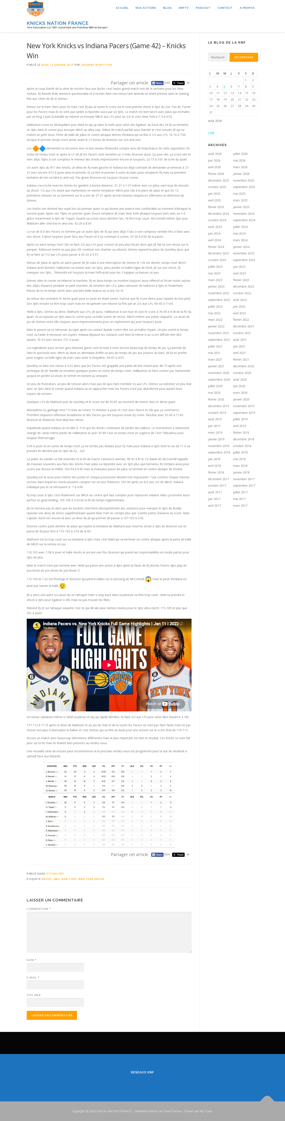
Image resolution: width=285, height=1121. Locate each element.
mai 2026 (239, 160)
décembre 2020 (243, 366)
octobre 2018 (242, 446)
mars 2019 (215, 432)
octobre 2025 (217, 187)
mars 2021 (215, 359)
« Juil (211, 132)
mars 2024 (240, 240)
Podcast (203, 7)
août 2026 (215, 154)
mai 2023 (214, 273)
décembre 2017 (218, 479)
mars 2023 (215, 280)
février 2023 (241, 280)
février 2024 (216, 247)
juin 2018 (214, 459)
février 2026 (216, 174)
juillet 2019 (240, 419)
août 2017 (215, 492)
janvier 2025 (241, 207)
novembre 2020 (218, 373)
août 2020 (240, 379)
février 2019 (241, 432)
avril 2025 (214, 200)
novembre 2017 (243, 479)
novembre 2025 (243, 180)
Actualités (55, 873)
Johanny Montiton (96, 65)
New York (69, 879)
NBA (57, 879)
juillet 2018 (240, 452)
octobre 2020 (242, 373)
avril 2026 (214, 167)
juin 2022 (239, 306)
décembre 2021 (243, 326)
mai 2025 (239, 194)
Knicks (47, 879)
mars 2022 (215, 320)
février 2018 (216, 472)
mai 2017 (239, 499)
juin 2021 (239, 346)
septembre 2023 (244, 260)
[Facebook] (125, 1081)
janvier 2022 (216, 326)
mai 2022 (214, 313)
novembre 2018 (218, 446)
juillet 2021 (215, 346)
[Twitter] (137, 1081)
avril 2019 (239, 426)
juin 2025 (214, 194)
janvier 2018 (241, 472)
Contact (225, 7)
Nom (32, 960)
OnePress (141, 1111)
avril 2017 (214, 505)
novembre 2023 (243, 253)
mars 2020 (240, 393)
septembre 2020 (219, 379)
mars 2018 (240, 466)
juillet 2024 (240, 227)
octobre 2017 (217, 485)
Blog (167, 7)
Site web (34, 995)
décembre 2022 (243, 286)
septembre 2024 (244, 220)
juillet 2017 (240, 492)
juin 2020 (239, 386)
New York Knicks (91, 879)
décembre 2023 (218, 253)
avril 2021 (239, 353)
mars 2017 (240, 505)
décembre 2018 (243, 439)
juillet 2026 (240, 154)
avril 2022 (239, 313)
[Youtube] (160, 1081)
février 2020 (216, 399)
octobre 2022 (242, 293)
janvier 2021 (216, 366)
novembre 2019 (243, 406)
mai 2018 (239, 459)
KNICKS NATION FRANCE (58, 23)
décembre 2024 (218, 214)
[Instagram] (148, 1081)
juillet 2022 (215, 306)
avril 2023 (239, 273)
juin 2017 (214, 499)
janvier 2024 (241, 247)
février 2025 (216, 207)
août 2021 (240, 340)
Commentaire (39, 909)
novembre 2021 (218, 333)
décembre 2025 (218, 180)
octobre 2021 (242, 333)
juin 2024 (214, 233)
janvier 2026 (241, 174)
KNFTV (184, 7)
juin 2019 (214, 426)
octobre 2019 (217, 413)
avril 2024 (214, 240)
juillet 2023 (215, 267)
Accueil (122, 7)
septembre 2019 (244, 413)
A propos (247, 7)
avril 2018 (214, 466)
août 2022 (240, 300)
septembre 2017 (244, 485)
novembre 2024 (243, 214)
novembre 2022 (218, 293)
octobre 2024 (217, 220)
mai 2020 (214, 393)
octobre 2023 (217, 260)
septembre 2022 (219, 300)
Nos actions (146, 7)
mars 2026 (240, 167)
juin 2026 (214, 160)
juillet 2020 (215, 386)
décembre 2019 (218, 406)
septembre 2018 (219, 452)
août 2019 (215, 419)
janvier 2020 (241, 399)
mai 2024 (239, 233)
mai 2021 (214, 353)
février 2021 (241, 359)
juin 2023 (239, 267)
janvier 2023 (216, 286)
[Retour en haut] (267, 1101)
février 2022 (241, 320)
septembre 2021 (219, 340)
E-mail (33, 977)
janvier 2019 (216, 439)
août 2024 (215, 227)
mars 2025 (240, 200)
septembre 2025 (244, 187)
